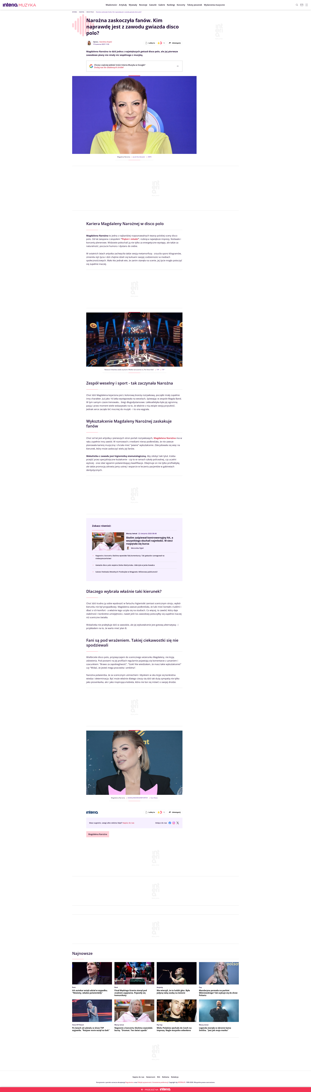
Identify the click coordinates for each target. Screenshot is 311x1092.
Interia (74, 12)
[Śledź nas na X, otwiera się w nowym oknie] (178, 822)
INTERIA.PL (182, 1082)
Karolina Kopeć (105, 42)
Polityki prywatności (144, 1082)
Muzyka (81, 12)
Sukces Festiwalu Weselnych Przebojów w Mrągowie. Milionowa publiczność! (126, 572)
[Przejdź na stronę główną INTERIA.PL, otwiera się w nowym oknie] (10, 5)
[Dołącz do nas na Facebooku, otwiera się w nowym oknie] (170, 822)
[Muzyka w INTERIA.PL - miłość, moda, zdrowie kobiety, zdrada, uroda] (27, 5)
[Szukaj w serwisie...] (296, 5)
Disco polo (90, 12)
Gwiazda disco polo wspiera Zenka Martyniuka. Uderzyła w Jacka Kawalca (125, 565)
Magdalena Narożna (97, 834)
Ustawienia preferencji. (160, 1082)
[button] (152, 5)
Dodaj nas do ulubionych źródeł (119, 67)
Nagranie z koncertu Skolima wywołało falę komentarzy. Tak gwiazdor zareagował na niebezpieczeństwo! (129, 556)
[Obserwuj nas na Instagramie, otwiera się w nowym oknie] (174, 822)
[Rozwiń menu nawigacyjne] (306, 5)
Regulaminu (129, 1082)
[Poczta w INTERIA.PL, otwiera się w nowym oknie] (301, 5)
